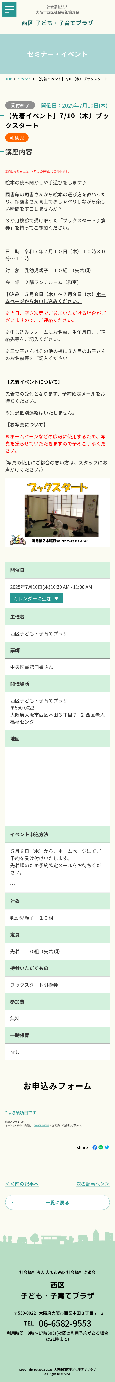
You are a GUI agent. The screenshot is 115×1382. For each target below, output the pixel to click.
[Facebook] (95, 1147)
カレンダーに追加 (32, 598)
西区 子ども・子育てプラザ (57, 23)
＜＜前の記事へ (22, 1183)
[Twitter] (107, 1147)
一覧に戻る (57, 1202)
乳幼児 (17, 137)
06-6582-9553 (41, 1125)
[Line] (101, 1147)
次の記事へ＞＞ (93, 1183)
